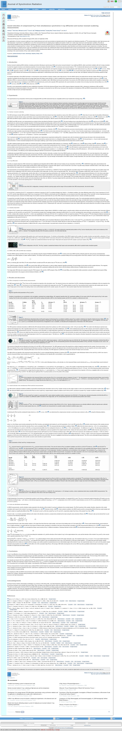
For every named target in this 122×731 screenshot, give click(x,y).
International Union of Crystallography (64, 728)
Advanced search (87, 725)
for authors (26, 9)
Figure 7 (21, 376)
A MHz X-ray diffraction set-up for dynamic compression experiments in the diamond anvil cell (32, 698)
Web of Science (72, 600)
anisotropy (28, 53)
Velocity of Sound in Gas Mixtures (68, 704)
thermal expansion (36, 500)
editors (18, 9)
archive (10, 9)
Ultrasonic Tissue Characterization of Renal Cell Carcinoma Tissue (76, 688)
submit (44, 9)
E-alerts (58, 718)
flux (55, 126)
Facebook (92, 718)
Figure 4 (21, 244)
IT (115, 1)
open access (61, 9)
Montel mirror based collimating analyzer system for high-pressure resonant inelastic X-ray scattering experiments (31, 703)
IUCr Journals (66, 646)
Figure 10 (21, 477)
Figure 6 (21, 338)
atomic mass (51, 262)
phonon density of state (19, 53)
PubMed (66, 611)
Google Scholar (52, 599)
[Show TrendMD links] (109, 711)
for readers (36, 9)
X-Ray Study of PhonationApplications (69, 683)
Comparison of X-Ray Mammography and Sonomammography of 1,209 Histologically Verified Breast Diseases (83, 699)
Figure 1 (21, 102)
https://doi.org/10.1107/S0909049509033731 (100, 16)
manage (58, 729)
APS (41, 53)
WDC (119, 1)
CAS (67, 600)
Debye (38, 53)
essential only (50, 729)
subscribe (52, 9)
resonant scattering (25, 41)
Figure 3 (21, 228)
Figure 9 (21, 403)
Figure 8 (21, 394)
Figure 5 (21, 317)
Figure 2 (21, 185)
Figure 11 (21, 489)
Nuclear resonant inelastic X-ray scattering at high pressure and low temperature (28, 688)
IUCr (112, 1)
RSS (114, 718)
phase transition (63, 555)
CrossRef (62, 600)
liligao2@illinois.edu (25, 36)
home (3, 9)
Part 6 (91, 15)
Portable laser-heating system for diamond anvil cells (21, 683)
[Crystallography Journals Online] (108, 1)
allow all (43, 729)
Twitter (76, 718)
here (102, 669)
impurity (34, 53)
